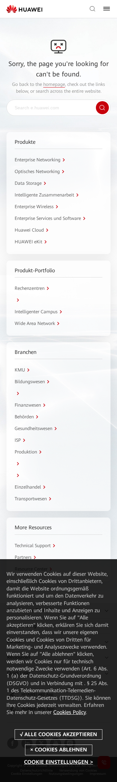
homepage (54, 84)
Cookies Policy (69, 712)
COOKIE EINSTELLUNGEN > (58, 762)
